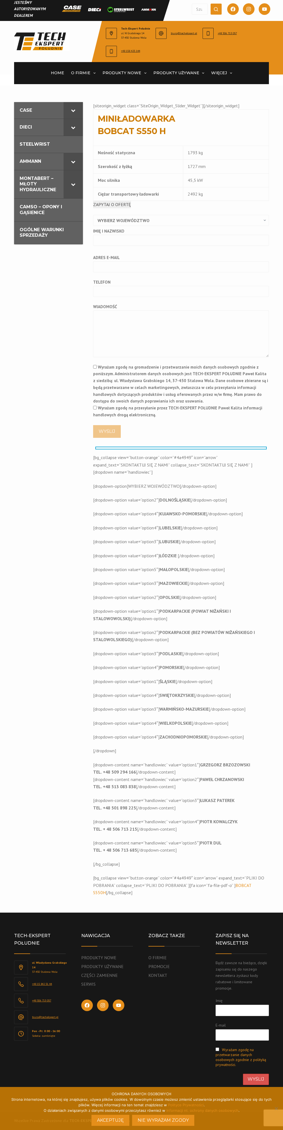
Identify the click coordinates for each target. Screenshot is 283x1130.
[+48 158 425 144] (111, 51)
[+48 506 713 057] (208, 33)
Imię (219, 1000)
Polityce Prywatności (186, 1105)
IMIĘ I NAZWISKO (108, 231)
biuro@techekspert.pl (184, 33)
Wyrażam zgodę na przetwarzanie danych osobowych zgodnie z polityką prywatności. (241, 1057)
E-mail (221, 1025)
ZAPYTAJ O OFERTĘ (112, 204)
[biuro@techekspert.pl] (161, 33)
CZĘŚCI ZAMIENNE (99, 975)
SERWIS (88, 984)
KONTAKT (157, 975)
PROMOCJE (159, 966)
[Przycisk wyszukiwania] (216, 9)
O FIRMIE (157, 957)
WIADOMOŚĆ (105, 306)
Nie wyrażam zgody (163, 1120)
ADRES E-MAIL (106, 257)
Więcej (219, 72)
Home (57, 72)
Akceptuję (110, 1120)
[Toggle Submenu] (73, 110)
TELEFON (102, 282)
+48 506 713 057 (227, 33)
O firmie (80, 72)
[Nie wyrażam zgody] (276, 1108)
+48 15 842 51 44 (42, 984)
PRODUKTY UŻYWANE (102, 966)
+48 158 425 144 (130, 51)
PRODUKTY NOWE (122, 72)
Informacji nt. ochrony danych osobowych (202, 1110)
